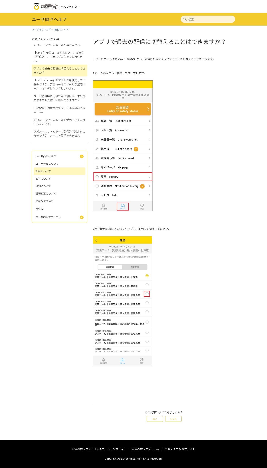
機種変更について (46, 193)
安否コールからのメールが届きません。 (58, 45)
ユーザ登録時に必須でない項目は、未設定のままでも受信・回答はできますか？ (59, 98)
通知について (43, 186)
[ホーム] (57, 6)
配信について (62, 29)
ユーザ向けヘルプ (41, 29)
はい (155, 418)
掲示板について (44, 201)
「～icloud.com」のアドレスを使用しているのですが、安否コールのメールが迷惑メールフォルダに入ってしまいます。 (59, 84)
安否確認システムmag (145, 449)
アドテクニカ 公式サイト (180, 449)
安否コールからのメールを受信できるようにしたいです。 (59, 122)
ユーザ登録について (47, 163)
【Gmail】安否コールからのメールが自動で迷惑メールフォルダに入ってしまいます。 (59, 57)
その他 (39, 208)
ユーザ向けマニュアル (48, 217)
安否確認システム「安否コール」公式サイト (99, 449)
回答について (43, 178)
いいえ (173, 418)
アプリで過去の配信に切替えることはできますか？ (59, 70)
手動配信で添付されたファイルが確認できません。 (59, 110)
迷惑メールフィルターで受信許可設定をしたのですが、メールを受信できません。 (59, 134)
